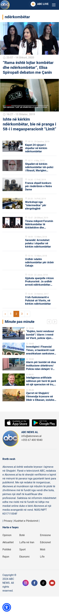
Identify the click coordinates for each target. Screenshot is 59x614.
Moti (42, 550)
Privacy (8, 521)
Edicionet (45, 542)
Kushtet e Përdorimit (26, 521)
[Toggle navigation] (54, 5)
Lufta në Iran (26, 542)
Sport (22, 550)
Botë (22, 535)
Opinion (6, 535)
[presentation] (50, 322)
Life (42, 557)
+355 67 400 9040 (31, 440)
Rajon (5, 557)
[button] (6, 607)
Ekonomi (24, 557)
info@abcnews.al (31, 436)
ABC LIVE (43, 4)
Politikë (6, 550)
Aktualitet (8, 542)
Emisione (45, 535)
